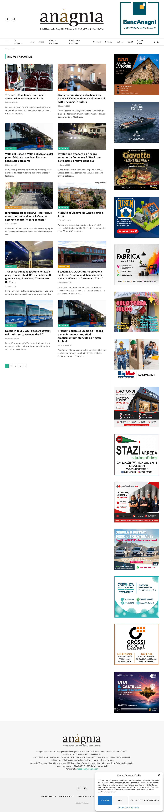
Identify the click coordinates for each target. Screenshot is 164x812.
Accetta (104, 800)
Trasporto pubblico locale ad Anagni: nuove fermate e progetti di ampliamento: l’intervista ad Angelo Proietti (80, 336)
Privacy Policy (134, 807)
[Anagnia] (79, 19)
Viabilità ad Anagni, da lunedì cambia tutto (80, 214)
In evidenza (18, 41)
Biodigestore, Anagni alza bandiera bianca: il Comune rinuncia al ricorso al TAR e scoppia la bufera (81, 98)
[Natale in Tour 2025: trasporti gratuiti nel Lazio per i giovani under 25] (29, 313)
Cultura (120, 42)
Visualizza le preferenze (144, 800)
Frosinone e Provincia (74, 41)
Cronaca (97, 42)
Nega (120, 800)
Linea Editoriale (85, 797)
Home (31, 42)
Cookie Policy (123, 807)
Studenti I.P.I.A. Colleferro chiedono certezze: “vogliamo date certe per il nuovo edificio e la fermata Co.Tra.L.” (80, 275)
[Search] (157, 42)
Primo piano (140, 41)
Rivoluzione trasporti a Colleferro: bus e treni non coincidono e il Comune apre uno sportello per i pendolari (28, 216)
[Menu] (6, 42)
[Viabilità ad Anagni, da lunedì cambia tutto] (82, 195)
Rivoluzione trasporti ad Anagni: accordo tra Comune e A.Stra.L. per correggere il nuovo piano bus (79, 157)
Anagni (42, 42)
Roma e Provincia (53, 41)
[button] (159, 775)
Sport (130, 42)
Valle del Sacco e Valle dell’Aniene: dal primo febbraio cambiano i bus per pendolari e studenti (29, 157)
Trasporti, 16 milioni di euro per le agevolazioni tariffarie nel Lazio (25, 97)
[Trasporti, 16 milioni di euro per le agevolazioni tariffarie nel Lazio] (29, 77)
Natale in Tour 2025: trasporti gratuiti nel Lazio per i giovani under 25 (28, 332)
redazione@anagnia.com (88, 769)
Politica (108, 42)
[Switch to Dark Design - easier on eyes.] (153, 42)
